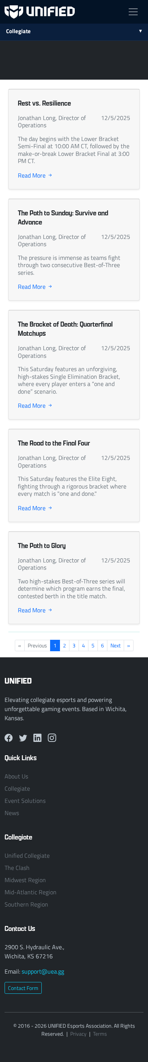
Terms (100, 1033)
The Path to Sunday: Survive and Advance (63, 217)
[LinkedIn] (37, 738)
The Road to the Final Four (54, 443)
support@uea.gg (43, 971)
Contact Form (23, 988)
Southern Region (26, 904)
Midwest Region (25, 880)
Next (115, 645)
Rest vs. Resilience (44, 103)
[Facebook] (9, 738)
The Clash (17, 867)
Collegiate (18, 31)
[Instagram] (52, 738)
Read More (32, 175)
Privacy (78, 1033)
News (12, 813)
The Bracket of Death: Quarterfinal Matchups (65, 328)
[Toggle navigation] (133, 12)
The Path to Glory (42, 545)
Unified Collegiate (27, 855)
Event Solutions (25, 800)
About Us (16, 776)
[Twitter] (23, 738)
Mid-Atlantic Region (31, 892)
